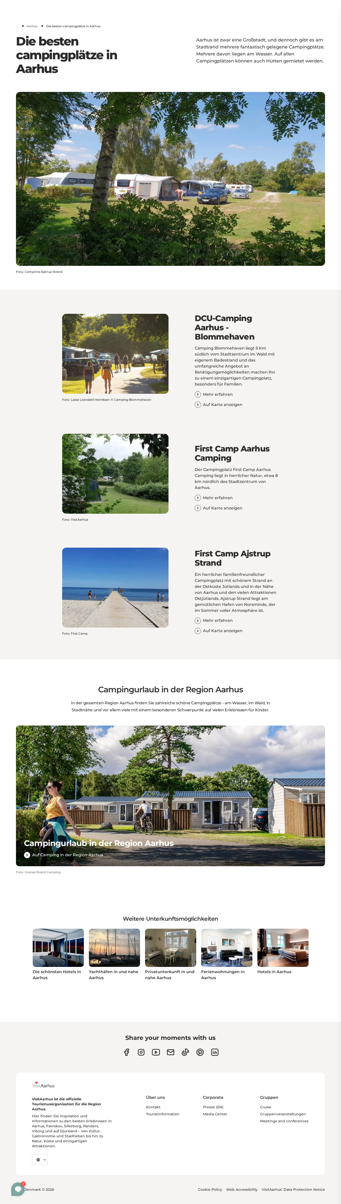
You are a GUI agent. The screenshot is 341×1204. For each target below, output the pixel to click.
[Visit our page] (141, 1052)
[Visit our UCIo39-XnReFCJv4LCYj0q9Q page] (156, 1052)
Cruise (265, 1107)
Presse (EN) (213, 1107)
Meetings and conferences (284, 1121)
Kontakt (153, 1107)
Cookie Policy (210, 1189)
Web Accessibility (242, 1189)
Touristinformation (162, 1114)
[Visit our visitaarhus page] (126, 1052)
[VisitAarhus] (47, 1085)
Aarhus (32, 26)
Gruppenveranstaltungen (283, 1114)
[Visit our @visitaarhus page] (185, 1052)
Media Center (215, 1114)
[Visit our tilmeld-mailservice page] (170, 1052)
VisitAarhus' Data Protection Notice (293, 1189)
